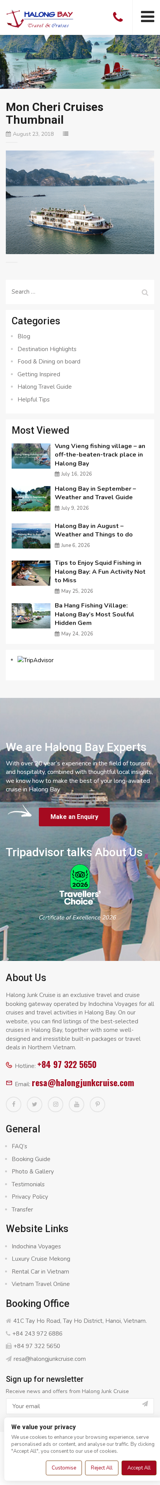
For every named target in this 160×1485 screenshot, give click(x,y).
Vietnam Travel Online (41, 1284)
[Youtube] (76, 1104)
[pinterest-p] (97, 1104)
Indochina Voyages (36, 1246)
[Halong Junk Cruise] (40, 17)
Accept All (139, 1467)
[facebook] (13, 1104)
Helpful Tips (33, 399)
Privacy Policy (30, 1197)
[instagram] (55, 1104)
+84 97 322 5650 (67, 1064)
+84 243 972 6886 (37, 1334)
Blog (23, 336)
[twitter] (34, 1104)
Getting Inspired (38, 374)
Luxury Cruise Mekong (41, 1259)
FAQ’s (19, 1146)
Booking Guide (31, 1159)
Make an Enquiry (74, 816)
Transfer (22, 1209)
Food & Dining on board (48, 361)
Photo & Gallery (33, 1171)
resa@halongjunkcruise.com (83, 1082)
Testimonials (28, 1184)
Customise (64, 1467)
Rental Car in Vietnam (40, 1272)
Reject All (102, 1467)
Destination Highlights (47, 349)
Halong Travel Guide (44, 387)
